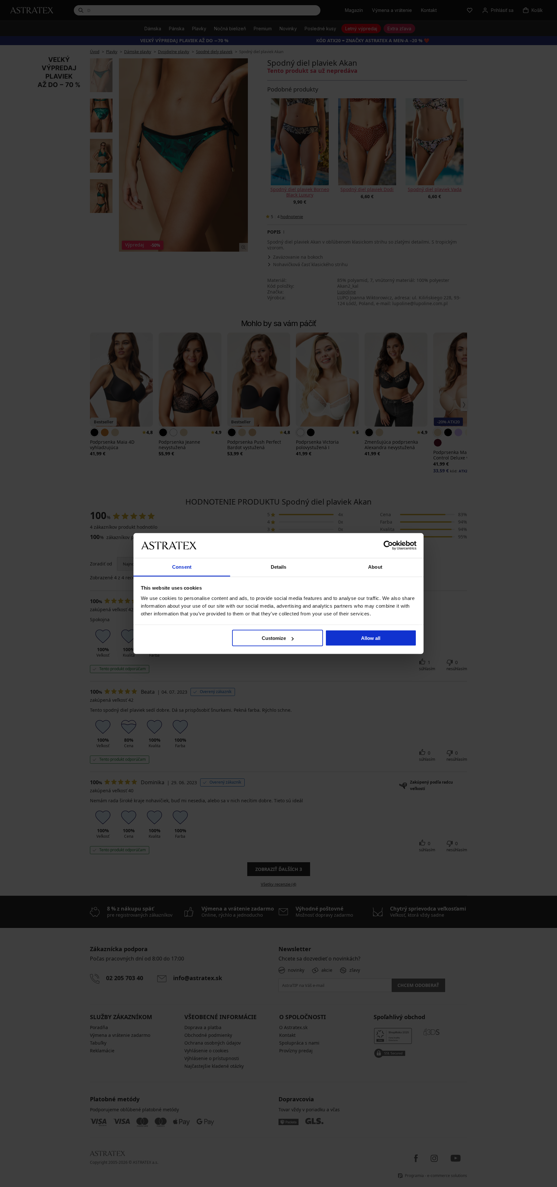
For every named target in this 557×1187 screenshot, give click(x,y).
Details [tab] (279, 566)
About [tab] (375, 566)
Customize (274, 638)
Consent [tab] (181, 566)
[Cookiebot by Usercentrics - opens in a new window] (388, 545)
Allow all (370, 638)
